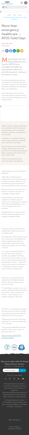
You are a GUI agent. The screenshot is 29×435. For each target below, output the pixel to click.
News (19, 15)
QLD (14, 15)
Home (9, 15)
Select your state (10, 370)
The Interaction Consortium (14, 428)
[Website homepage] (7, 2)
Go (22, 370)
